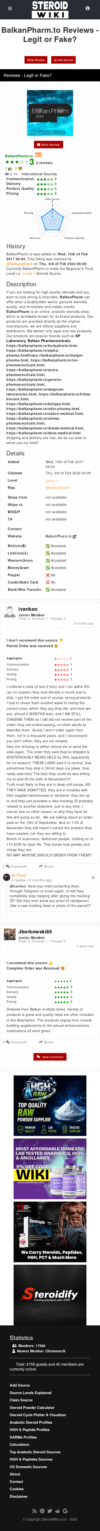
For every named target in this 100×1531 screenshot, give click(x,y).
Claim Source (21, 1400)
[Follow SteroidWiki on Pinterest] (42, 1510)
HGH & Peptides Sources (31, 1459)
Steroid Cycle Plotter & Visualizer (38, 1414)
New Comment (52, 1057)
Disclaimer (19, 1496)
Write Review (36, 60)
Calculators (19, 1444)
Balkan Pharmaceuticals (49, 340)
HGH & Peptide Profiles (30, 1429)
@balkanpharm (58, 487)
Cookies (17, 1488)
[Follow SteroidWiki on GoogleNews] (65, 1510)
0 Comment (15, 1042)
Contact (16, 1481)
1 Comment (15, 866)
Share (47, 866)
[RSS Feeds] (35, 1510)
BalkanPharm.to (59, 536)
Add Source (65, 60)
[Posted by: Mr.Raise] (6, 876)
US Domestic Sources (28, 1466)
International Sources (39, 173)
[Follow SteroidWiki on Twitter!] (49, 1510)
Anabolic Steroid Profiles (31, 1422)
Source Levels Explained (30, 1392)
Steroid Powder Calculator (32, 1407)
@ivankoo (18, 886)
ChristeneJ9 (55, 1350)
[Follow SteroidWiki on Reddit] (57, 1510)
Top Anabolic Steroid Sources (35, 1452)
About (15, 1474)
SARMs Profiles (23, 1437)
